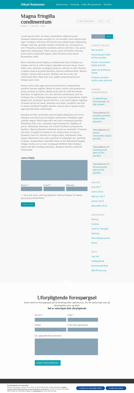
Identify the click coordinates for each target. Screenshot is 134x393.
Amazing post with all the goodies (100, 56)
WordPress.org (98, 270)
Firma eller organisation (78, 325)
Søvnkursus (62, 4)
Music (94, 242)
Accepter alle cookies (116, 388)
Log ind (95, 256)
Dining (94, 219)
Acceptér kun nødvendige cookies (90, 388)
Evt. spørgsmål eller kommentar (48, 336)
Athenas (25, 26)
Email (47, 185)
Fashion (95, 224)
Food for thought (99, 228)
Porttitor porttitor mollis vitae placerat (101, 79)
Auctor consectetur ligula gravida (101, 64)
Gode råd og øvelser (91, 4)
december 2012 (99, 205)
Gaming (43, 26)
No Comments (86, 21)
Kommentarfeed (99, 265)
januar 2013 (97, 201)
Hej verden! (97, 49)
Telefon (38, 325)
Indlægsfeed (97, 261)
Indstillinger (37, 391)
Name (25, 185)
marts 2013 (97, 191)
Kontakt (108, 4)
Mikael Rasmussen (33, 4)
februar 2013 (98, 196)
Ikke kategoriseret (100, 238)
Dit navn (39, 315)
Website (70, 185)
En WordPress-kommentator (100, 100)
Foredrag (74, 4)
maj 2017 (96, 187)
